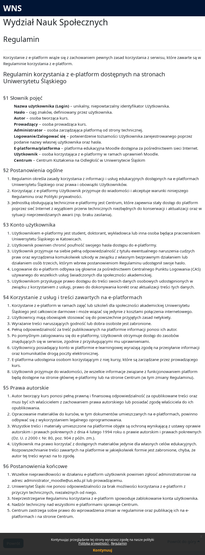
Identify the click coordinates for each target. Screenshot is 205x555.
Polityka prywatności (93, 543)
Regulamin (119, 543)
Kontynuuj (102, 550)
